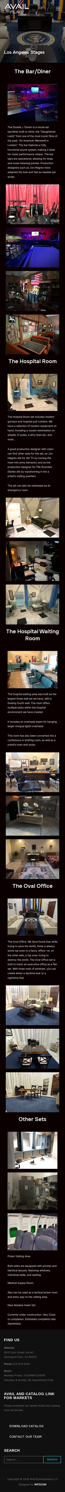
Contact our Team (25, 1437)
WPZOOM (40, 1484)
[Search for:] (32, 1459)
